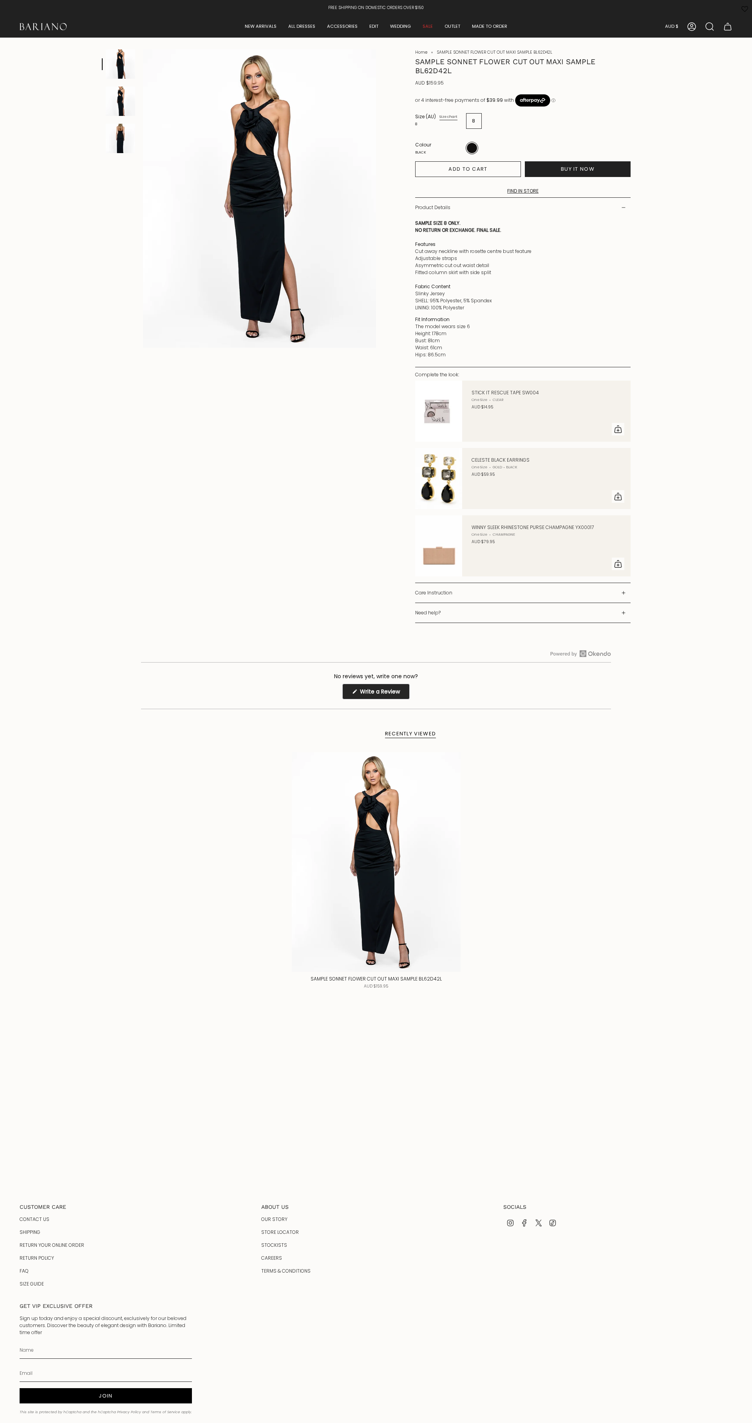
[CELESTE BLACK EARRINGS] (438, 478)
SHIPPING (30, 1232)
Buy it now (578, 169)
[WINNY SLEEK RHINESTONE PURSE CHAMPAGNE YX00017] (438, 545)
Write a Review (384, 693)
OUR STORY (274, 1219)
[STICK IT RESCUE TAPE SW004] (438, 411)
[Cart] (728, 26)
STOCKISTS (274, 1245)
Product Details (432, 207)
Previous (143, 198)
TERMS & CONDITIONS (286, 1271)
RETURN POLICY (37, 1258)
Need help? (428, 612)
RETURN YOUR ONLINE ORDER (52, 1245)
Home (421, 52)
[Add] (618, 429)
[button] (260, 27)
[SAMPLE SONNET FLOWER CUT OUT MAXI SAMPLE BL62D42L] (376, 862)
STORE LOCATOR (280, 1232)
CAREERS (271, 1258)
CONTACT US (34, 1219)
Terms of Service (165, 1412)
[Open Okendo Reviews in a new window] (580, 653)
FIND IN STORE (523, 191)
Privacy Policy (129, 1412)
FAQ (24, 1271)
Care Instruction (433, 592)
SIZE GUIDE (32, 1283)
